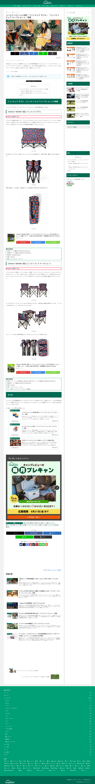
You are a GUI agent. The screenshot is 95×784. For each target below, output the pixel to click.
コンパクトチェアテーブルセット (32, 525)
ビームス (42, 525)
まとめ (21, 95)
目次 (32, 86)
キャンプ (44, 523)
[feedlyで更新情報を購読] (43, 544)
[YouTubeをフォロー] (30, 544)
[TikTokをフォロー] (33, 544)
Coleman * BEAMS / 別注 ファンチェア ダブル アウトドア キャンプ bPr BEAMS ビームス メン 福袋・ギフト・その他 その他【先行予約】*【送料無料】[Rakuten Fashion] (37, 235)
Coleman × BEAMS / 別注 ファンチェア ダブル (31, 91)
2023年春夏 (27, 523)
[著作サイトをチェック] (21, 544)
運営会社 (69, 779)
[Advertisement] (34, 558)
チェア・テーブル (19, 523)
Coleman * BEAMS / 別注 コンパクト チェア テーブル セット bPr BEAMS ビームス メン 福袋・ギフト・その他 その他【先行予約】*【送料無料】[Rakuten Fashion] (38, 365)
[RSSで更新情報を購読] (46, 544)
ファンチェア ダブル (51, 525)
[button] (52, 53)
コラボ (22, 525)
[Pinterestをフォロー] (37, 544)
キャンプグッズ (10, 523)
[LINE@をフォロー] (40, 544)
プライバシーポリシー (78, 779)
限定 (8, 527)
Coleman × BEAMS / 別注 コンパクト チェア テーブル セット (34, 93)
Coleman (39, 523)
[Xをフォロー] (24, 544)
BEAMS (16, 71)
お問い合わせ (87, 779)
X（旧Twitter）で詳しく (34, 517)
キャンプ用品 (10, 525)
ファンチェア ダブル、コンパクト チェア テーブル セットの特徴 (34, 89)
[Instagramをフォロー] (27, 544)
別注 (58, 525)
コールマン (17, 525)
